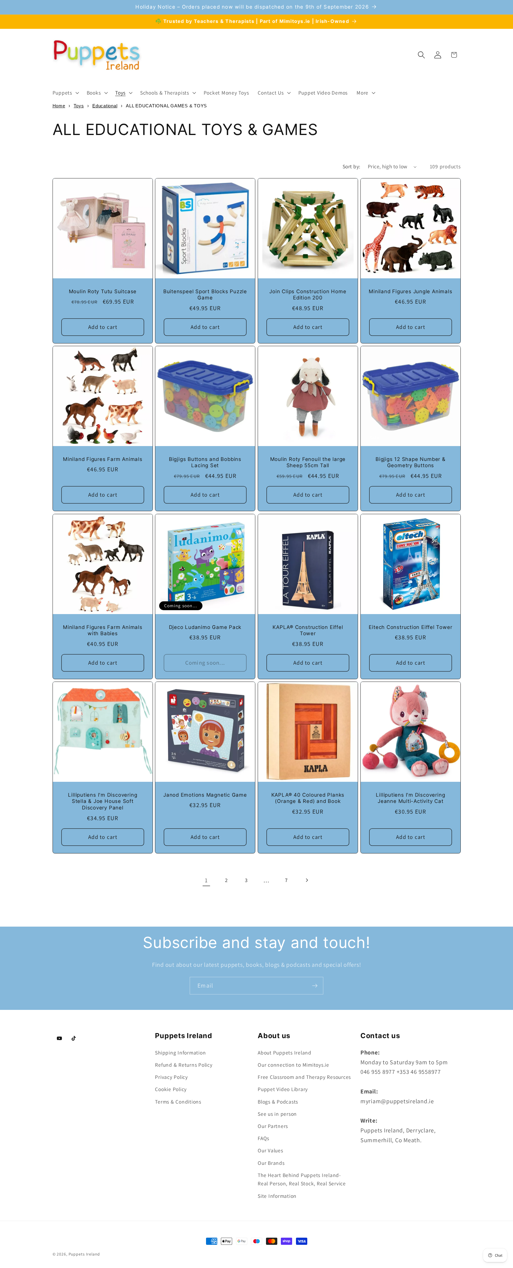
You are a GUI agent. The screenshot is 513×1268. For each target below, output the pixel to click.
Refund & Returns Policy (183, 1064)
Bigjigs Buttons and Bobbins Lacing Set (205, 462)
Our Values (270, 1150)
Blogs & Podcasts (278, 1101)
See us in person (277, 1113)
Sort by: (351, 166)
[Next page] (306, 880)
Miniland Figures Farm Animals (102, 459)
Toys (79, 105)
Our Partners (273, 1126)
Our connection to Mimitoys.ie (293, 1064)
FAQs (263, 1138)
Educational (104, 105)
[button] (65, 93)
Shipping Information (180, 1052)
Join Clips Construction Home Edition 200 (307, 294)
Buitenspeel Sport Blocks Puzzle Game (205, 294)
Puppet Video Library (283, 1089)
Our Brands (271, 1162)
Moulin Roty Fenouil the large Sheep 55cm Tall (308, 462)
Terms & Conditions (178, 1101)
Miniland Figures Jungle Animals (410, 291)
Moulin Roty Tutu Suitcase (103, 291)
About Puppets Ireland (284, 1052)
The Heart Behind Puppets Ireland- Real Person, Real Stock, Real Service (302, 1179)
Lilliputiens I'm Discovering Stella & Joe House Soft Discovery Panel (102, 801)
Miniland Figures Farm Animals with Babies (102, 630)
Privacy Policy (171, 1077)
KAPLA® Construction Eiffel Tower (308, 630)
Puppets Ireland (84, 1254)
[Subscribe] (315, 985)
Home (59, 105)
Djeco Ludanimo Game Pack (205, 627)
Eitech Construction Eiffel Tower (410, 627)
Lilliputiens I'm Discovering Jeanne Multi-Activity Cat (410, 798)
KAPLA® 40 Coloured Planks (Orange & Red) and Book (308, 798)
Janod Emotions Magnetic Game (205, 795)
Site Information (277, 1195)
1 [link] (206, 880)
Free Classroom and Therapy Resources (304, 1077)
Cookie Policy (171, 1089)
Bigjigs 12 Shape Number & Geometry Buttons (411, 462)
